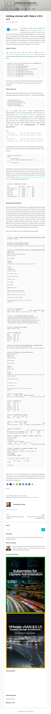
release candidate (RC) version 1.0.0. (35, 30)
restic (34, 497)
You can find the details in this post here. (25, 114)
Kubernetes (14, 495)
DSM (22, 9)
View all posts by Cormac (11, 509)
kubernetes (21, 497)
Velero (18, 495)
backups (10, 497)
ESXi (11, 495)
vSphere (25, 495)
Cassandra (15, 497)
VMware (21, 495)
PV (32, 497)
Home (17, 9)
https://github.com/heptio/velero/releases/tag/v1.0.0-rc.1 (20, 54)
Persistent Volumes (28, 497)
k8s (18, 497)
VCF (29, 9)
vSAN (33, 9)
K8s (26, 9)
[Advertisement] (25, 682)
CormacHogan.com (25, 3)
